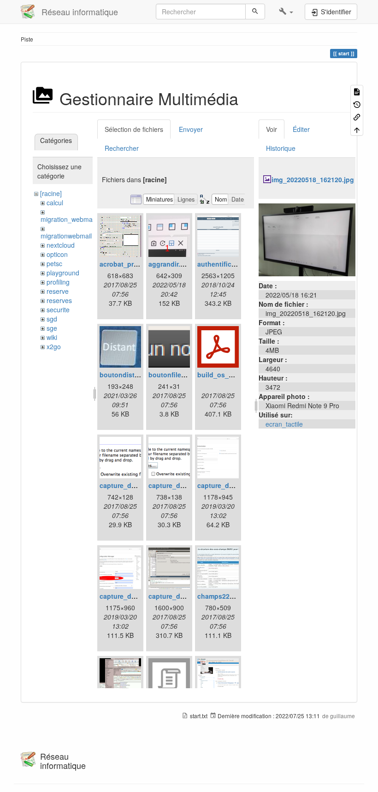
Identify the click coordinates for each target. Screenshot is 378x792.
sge (52, 328)
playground (63, 272)
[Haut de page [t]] (357, 129)
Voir (271, 129)
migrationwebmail (66, 235)
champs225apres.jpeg (231, 596)
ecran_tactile (284, 424)
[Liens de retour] (357, 116)
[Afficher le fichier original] (307, 239)
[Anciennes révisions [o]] (357, 103)
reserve (58, 291)
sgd (52, 318)
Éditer (301, 129)
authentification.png (229, 263)
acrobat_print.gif (126, 263)
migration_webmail (68, 219)
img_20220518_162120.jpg (313, 179)
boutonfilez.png (173, 374)
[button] (286, 11)
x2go (54, 346)
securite (58, 309)
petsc (54, 263)
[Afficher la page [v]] (357, 91)
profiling (58, 281)
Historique (280, 148)
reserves (59, 300)
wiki (52, 337)
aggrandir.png (170, 263)
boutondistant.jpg (128, 374)
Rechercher (122, 148)
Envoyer (191, 129)
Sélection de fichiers (134, 129)
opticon (57, 254)
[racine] (51, 193)
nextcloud (61, 245)
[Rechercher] (255, 11)
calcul (55, 202)
